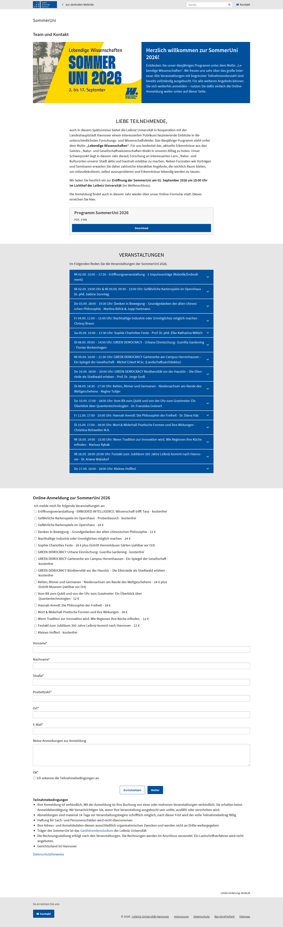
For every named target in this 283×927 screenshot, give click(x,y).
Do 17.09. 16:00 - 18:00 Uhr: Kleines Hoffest (105, 468)
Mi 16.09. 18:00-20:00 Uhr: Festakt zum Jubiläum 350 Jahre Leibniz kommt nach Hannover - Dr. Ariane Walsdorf (137, 456)
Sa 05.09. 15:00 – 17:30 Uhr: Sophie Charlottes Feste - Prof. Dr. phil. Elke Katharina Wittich (138, 333)
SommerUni (44, 20)
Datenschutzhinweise (48, 854)
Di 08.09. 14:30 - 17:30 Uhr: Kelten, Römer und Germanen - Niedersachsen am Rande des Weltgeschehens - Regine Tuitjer (138, 388)
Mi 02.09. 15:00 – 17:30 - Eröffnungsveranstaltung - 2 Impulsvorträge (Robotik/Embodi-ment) (136, 277)
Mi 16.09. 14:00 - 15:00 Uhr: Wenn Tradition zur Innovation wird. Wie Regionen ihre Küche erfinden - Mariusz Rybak (138, 442)
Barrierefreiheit (224, 916)
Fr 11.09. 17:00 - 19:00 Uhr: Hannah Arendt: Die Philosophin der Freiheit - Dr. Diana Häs (136, 415)
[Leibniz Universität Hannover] (45, 4)
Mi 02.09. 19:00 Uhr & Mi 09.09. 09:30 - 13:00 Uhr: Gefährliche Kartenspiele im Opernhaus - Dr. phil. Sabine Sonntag (138, 291)
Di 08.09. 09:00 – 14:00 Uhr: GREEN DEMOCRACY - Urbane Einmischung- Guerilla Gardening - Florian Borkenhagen (139, 345)
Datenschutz (201, 916)
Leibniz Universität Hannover (150, 916)
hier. (92, 199)
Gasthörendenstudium (96, 830)
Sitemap (244, 916)
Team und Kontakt (51, 34)
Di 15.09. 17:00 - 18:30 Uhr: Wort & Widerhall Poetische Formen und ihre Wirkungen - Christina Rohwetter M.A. (135, 427)
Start (229, 4)
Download (141, 228)
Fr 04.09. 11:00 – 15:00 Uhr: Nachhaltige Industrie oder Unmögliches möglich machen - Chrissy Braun (136, 321)
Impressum (181, 916)
